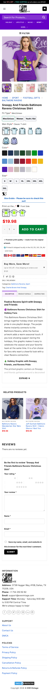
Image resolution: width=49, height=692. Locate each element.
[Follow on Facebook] (4, 612)
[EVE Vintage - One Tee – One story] (24, 9)
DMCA (5, 635)
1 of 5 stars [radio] (8, 478)
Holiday (9, 22)
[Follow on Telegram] (32, 612)
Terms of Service (10, 647)
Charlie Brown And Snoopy (16, 287)
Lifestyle (20, 22)
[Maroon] (17, 161)
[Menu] (4, 8)
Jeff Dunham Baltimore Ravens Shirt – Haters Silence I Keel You (35, 426)
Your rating (10, 474)
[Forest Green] (22, 153)
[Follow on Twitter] (14, 612)
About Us (6, 625)
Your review (10, 492)
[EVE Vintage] (9, 577)
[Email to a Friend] (10, 277)
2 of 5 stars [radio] (22, 478)
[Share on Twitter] (7, 277)
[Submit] (43, 17)
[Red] (28, 161)
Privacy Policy (9, 652)
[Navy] (11, 153)
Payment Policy (9, 673)
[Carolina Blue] (5, 161)
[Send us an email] (18, 612)
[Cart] (44, 9)
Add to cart (33, 229)
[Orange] (34, 161)
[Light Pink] (11, 169)
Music (30, 22)
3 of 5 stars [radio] (10, 482)
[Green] (34, 153)
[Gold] (40, 161)
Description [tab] (9, 294)
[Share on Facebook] (4, 277)
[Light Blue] (11, 161)
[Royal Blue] (40, 153)
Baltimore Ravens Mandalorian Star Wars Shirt (11, 426)
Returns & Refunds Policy (14, 668)
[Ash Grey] (28, 169)
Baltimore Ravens (12, 100)
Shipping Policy (9, 657)
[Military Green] (28, 153)
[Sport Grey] (22, 169)
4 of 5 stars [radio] (29, 482)
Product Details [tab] (24, 294)
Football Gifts (31, 97)
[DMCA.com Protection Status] (24, 683)
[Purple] (5, 169)
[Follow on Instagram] (9, 612)
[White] (34, 169)
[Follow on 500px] (28, 612)
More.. (23, 27)
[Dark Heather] (17, 153)
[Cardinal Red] (22, 161)
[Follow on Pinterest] (23, 612)
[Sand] (17, 169)
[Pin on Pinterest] (13, 277)
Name (7, 516)
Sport (39, 22)
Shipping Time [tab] (39, 294)
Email (7, 529)
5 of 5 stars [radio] (10, 487)
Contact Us (7, 630)
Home (5, 97)
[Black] (5, 153)
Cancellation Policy (11, 662)
